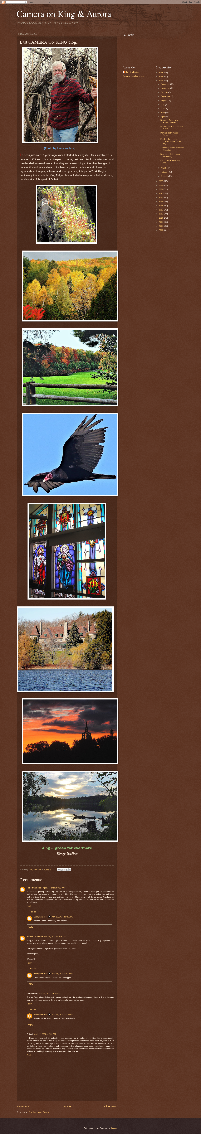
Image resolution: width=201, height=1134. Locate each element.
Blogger (114, 1128)
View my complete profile (133, 76)
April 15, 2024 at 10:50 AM (55, 937)
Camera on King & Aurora (64, 13)
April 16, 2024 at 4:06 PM (62, 917)
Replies (33, 912)
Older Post (110, 1106)
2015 (161, 214)
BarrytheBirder (40, 917)
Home (67, 1106)
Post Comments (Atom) (39, 1112)
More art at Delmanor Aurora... (169, 134)
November (165, 88)
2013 (161, 222)
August (164, 100)
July (163, 104)
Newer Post (23, 1106)
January (164, 176)
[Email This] (58, 869)
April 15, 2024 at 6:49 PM (49, 993)
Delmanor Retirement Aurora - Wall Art (169, 121)
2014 (161, 218)
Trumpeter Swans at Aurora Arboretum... (172, 149)
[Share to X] (64, 869)
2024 (161, 81)
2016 (161, 210)
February (165, 172)
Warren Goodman (35, 937)
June (163, 108)
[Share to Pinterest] (69, 869)
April (163, 117)
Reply (29, 906)
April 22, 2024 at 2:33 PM (45, 1034)
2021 (161, 189)
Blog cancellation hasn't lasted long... (170, 155)
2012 (161, 226)
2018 (161, 201)
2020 (161, 193)
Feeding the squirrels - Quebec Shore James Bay (170, 141)
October (164, 92)
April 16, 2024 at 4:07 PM (62, 974)
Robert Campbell (34, 888)
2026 (161, 73)
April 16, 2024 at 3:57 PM (62, 1014)
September (166, 96)
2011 (161, 230)
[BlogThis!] (61, 869)
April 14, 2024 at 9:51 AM (54, 888)
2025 (161, 77)
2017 (161, 206)
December (165, 84)
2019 (161, 198)
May (163, 113)
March (164, 168)
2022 (161, 185)
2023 (161, 181)
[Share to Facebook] (67, 869)
